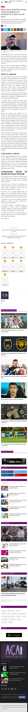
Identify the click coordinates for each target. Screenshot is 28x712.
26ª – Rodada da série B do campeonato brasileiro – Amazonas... (13, 444)
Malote (24, 616)
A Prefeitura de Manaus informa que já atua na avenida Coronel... (13, 594)
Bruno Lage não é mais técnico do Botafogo (12, 399)
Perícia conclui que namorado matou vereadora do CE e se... (16, 667)
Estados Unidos (11, 610)
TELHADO (4, 613)
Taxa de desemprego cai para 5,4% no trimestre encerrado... (17, 507)
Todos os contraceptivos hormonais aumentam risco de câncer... (17, 551)
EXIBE (9, 613)
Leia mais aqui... (4, 708)
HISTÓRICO (18, 616)
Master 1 (2, 447)
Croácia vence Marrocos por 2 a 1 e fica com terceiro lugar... (12, 331)
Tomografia (4, 622)
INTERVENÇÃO (12, 619)
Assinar (22, 697)
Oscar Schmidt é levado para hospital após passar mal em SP (14, 230)
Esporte (3, 6)
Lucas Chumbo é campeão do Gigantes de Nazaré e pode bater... (14, 421)
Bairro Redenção (22, 613)
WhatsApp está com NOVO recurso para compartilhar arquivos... (17, 673)
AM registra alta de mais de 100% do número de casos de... (17, 494)
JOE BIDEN (10, 622)
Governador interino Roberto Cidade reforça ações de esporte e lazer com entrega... (14, 237)
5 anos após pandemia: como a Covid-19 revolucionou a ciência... (17, 501)
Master (5, 25)
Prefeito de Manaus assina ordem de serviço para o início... (17, 558)
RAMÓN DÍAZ (14, 613)
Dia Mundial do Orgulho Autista (8, 616)
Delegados (4, 610)
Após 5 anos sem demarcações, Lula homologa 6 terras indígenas (16, 679)
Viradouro (19, 619)
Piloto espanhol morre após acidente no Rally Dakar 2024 (14, 377)
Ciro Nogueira (4, 619)
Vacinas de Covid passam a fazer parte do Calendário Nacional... (18, 514)
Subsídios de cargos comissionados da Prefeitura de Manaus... (17, 565)
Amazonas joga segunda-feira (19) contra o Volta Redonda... (13, 354)
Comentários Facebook (7, 451)
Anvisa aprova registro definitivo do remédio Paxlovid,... (17, 487)
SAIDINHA (18, 610)
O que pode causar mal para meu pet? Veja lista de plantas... (17, 544)
